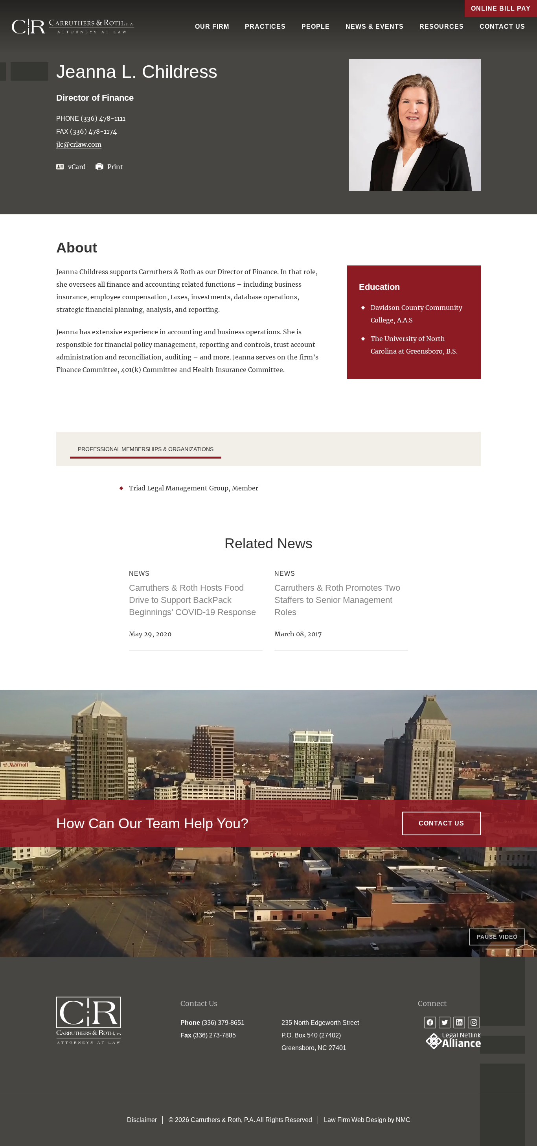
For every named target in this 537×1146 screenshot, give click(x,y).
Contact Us (502, 26)
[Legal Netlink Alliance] (449, 1047)
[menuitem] (212, 26)
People (316, 26)
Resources (441, 26)
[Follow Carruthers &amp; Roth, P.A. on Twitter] (445, 1022)
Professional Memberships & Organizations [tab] (145, 449)
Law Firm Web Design (355, 1120)
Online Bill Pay (501, 8)
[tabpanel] (268, 488)
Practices (265, 26)
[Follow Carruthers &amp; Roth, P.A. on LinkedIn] (459, 1022)
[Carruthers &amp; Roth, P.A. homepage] (73, 26)
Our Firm (212, 26)
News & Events (375, 26)
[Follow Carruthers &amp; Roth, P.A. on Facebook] (430, 1022)
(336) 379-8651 (223, 1022)
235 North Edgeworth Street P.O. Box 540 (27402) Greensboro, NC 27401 (320, 1035)
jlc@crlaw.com (78, 144)
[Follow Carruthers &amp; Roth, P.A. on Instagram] (474, 1022)
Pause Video (497, 937)
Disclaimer (142, 1120)
